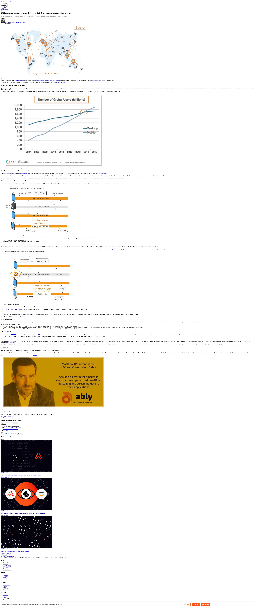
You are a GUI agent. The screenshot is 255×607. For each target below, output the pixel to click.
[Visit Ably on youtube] (12, 556)
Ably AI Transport (7, 565)
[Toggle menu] (2, 10)
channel (104, 173)
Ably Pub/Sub (6, 562)
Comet (39, 334)
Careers (4, 597)
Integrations (5, 576)
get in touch (34, 355)
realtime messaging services (8, 173)
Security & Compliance (8, 580)
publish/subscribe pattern (25, 173)
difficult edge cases (97, 80)
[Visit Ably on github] (7, 556)
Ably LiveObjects (7, 566)
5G (187, 88)
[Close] (252, 604)
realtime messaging (19, 80)
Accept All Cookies (205, 604)
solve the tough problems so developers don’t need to (47, 80)
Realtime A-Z (6, 588)
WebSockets (233, 88)
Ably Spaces (5, 567)
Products (5, 3)
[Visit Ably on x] (2, 556)
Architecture (5, 575)
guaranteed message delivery (81, 175)
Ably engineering (4, 9)
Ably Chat (5, 564)
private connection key (117, 249)
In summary (5, 430)
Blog (2, 8)
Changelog (5, 578)
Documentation (6, 585)
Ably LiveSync (6, 568)
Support (5, 589)
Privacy (8, 602)
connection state (52, 82)
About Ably (5, 595)
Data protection (4, 602)
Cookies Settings (186, 604)
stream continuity (61, 82)
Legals (11, 602)
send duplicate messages (11, 342)
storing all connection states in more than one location (23, 316)
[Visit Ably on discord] (9, 556)
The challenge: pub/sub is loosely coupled (12, 427)
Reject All (196, 604)
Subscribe (15, 423)
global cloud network (202, 352)
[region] (127, 604)
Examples (5, 586)
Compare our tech (7, 570)
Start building (4, 416)
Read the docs (10, 416)
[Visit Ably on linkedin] (4, 556)
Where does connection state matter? (10, 429)
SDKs (4, 577)
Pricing (4, 587)
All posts (3, 439)
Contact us (5, 599)
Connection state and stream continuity (11, 426)
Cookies (14, 602)
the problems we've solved (11, 309)
